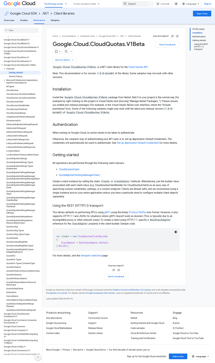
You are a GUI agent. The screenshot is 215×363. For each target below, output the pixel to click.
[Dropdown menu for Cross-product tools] (99, 4)
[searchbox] (21, 30)
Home (55, 36)
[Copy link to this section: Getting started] (82, 155)
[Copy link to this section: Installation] (74, 89)
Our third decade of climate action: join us (129, 349)
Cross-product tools (85, 3)
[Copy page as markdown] (66, 51)
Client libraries (64, 13)
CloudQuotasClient (69, 169)
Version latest (64, 59)
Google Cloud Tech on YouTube (188, 338)
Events (176, 323)
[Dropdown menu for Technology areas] (67, 4)
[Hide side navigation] (38, 357)
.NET (45, 13)
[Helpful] (172, 36)
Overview (9, 20)
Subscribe (178, 356)
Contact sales (53, 333)
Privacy (66, 349)
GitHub (134, 318)
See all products (54, 318)
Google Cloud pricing (56, 323)
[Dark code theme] (175, 231)
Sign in (207, 4)
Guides (24, 20)
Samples (55, 20)
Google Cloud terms (96, 349)
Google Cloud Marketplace (59, 328)
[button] (20, 65)
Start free (202, 13)
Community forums (98, 318)
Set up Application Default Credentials (138, 142)
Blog (175, 318)
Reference (39, 20)
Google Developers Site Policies (100, 293)
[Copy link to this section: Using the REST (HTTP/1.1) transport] (106, 206)
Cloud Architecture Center (143, 333)
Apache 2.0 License (58, 293)
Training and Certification (143, 338)
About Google (53, 349)
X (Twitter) (178, 328)
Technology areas (53, 3)
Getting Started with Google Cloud (147, 323)
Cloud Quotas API (138, 67)
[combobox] (137, 4)
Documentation (69, 36)
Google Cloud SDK (23, 13)
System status (95, 333)
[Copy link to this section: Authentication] (81, 125)
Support (92, 323)
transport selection (91, 255)
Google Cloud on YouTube (185, 333)
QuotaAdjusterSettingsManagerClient (79, 175)
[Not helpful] (177, 36)
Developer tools (87, 36)
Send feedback (167, 44)
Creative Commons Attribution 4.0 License (131, 290)
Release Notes (95, 328)
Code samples (138, 328)
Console (165, 3)
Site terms (78, 349)
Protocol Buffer (137, 212)
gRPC (107, 212)
